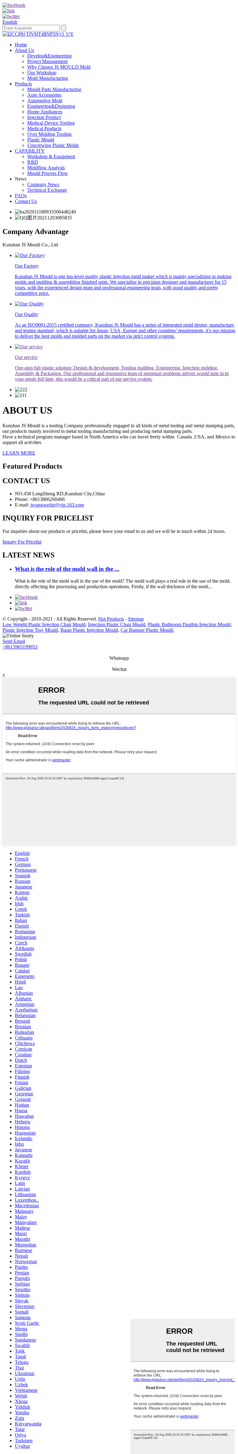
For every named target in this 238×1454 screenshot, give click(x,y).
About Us (24, 50)
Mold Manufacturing (47, 78)
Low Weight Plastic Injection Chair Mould (44, 624)
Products (23, 83)
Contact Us (26, 201)
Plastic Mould (40, 139)
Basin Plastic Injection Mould (89, 630)
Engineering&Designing (51, 106)
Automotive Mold (44, 100)
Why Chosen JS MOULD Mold (58, 67)
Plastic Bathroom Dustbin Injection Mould (189, 624)
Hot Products (111, 619)
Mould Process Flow (47, 173)
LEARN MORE (18, 453)
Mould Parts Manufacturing (54, 89)
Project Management (47, 61)
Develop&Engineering (49, 55)
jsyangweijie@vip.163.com (57, 504)
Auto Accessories (44, 95)
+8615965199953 (19, 646)
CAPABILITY (30, 151)
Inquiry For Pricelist (22, 541)
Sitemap (136, 619)
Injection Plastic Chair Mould (116, 624)
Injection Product (44, 117)
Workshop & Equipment (51, 156)
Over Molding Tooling (49, 134)
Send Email (13, 641)
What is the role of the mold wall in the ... (67, 569)
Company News (43, 184)
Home (21, 44)
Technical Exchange (47, 190)
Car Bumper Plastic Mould (147, 630)
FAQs (21, 195)
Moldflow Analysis (46, 167)
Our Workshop (41, 72)
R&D (32, 162)
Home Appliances (44, 111)
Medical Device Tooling (51, 123)
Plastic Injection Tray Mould (30, 630)
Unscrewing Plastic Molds (53, 145)
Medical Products (44, 128)
